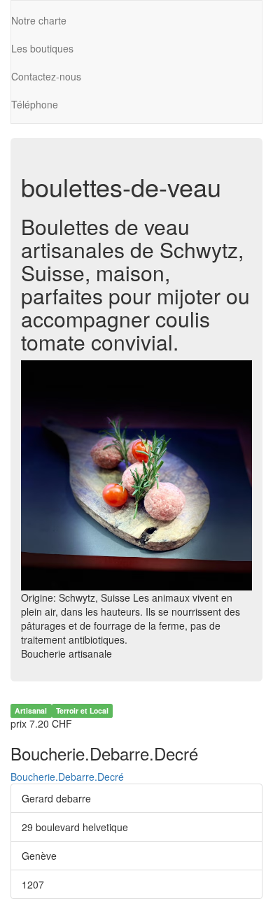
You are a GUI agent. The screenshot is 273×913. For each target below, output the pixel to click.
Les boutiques (42, 48)
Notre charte (38, 20)
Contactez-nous (46, 76)
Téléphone (34, 104)
